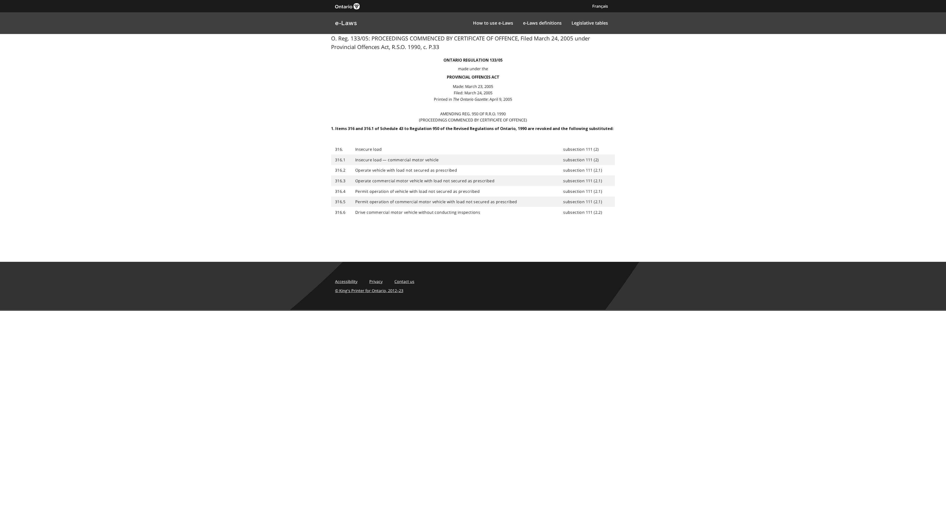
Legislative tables (590, 23)
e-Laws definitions (542, 23)
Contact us (404, 281)
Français (600, 6)
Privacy (376, 281)
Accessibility (346, 281)
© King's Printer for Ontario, (369, 290)
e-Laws (346, 23)
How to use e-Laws (493, 23)
